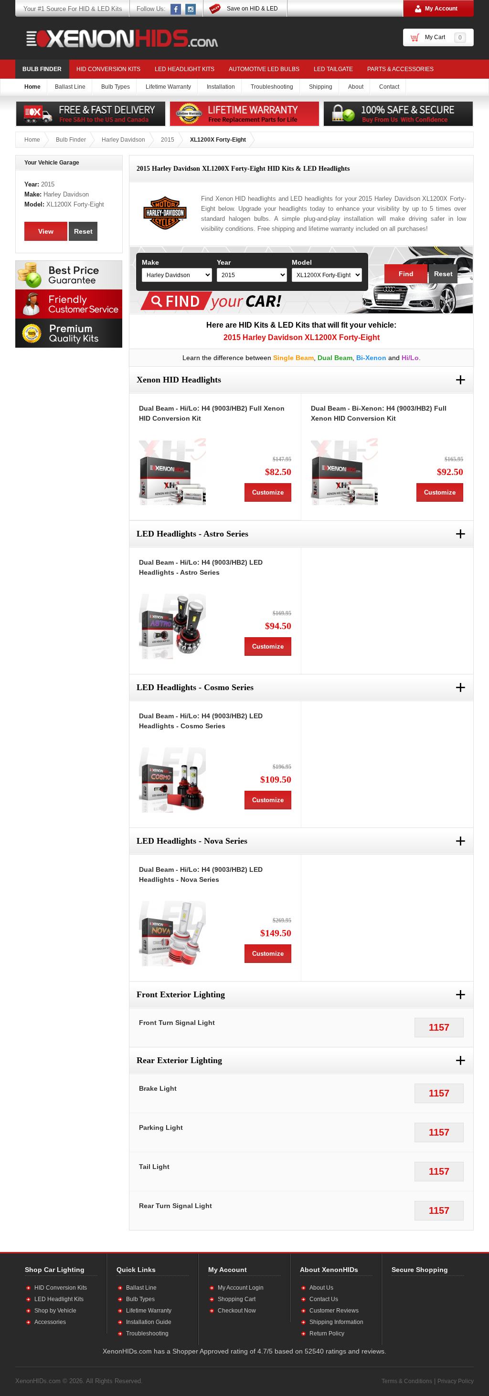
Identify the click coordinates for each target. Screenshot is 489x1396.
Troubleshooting (147, 1333)
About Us (321, 1287)
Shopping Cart (236, 1299)
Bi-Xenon (371, 358)
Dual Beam (335, 358)
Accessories (50, 1322)
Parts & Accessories (400, 69)
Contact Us (323, 1299)
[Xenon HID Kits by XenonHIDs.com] (117, 38)
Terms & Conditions (407, 1381)
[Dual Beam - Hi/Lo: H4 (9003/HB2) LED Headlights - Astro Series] (172, 625)
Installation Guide (148, 1322)
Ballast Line (141, 1287)
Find (406, 274)
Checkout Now (237, 1310)
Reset (443, 274)
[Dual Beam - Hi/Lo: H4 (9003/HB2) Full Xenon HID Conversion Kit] (172, 471)
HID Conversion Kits (108, 69)
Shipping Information (336, 1322)
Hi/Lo (410, 358)
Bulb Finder (42, 69)
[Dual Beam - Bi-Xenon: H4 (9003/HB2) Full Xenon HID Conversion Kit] (344, 471)
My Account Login (241, 1287)
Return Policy (326, 1333)
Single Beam (293, 358)
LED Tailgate (333, 69)
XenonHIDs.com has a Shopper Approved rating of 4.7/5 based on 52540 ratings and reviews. (244, 1351)
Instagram (191, 9)
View (45, 231)
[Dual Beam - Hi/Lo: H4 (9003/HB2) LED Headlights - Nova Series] (172, 933)
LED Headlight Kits (184, 69)
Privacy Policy (455, 1381)
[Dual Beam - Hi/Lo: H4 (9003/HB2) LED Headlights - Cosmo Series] (172, 779)
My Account (441, 8)
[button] (423, 1310)
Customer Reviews (334, 1310)
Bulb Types (140, 1299)
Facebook (176, 9)
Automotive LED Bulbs (264, 69)
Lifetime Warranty (148, 1310)
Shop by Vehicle (55, 1310)
